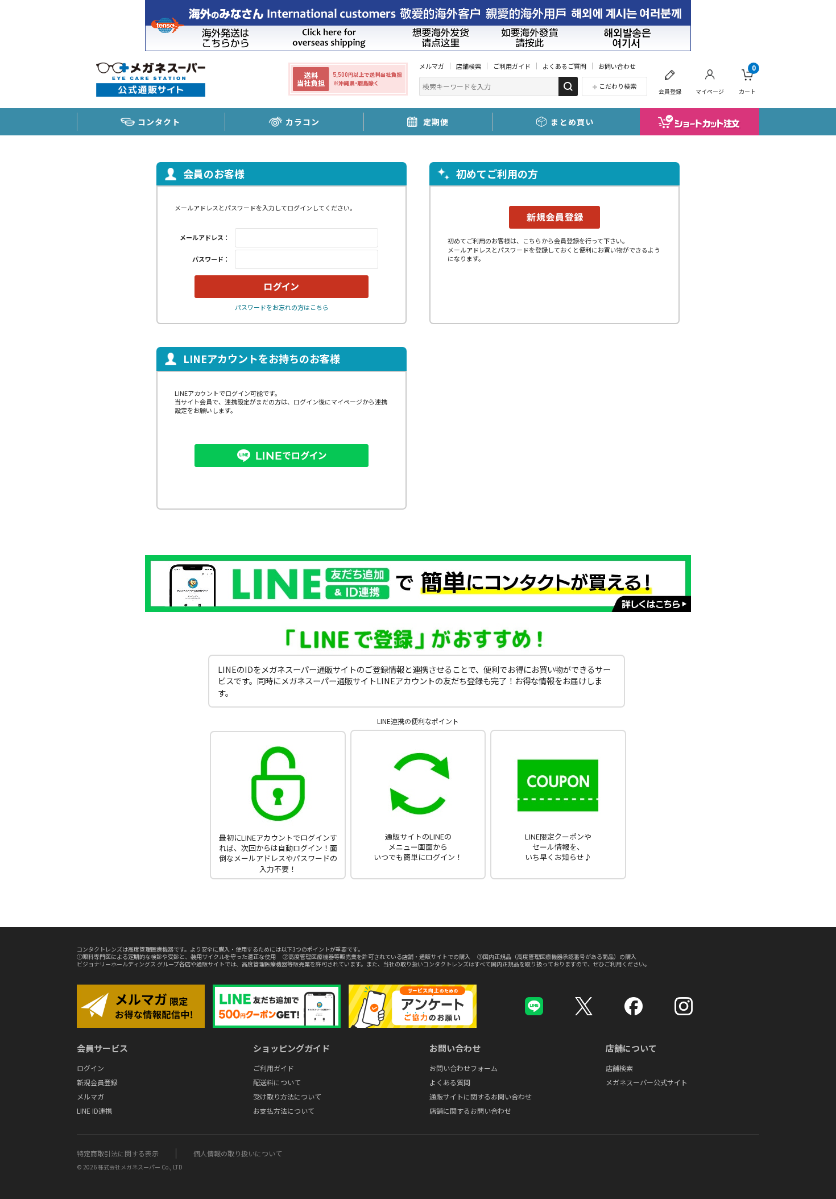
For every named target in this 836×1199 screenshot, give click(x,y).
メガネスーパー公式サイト (647, 1082)
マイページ (710, 91)
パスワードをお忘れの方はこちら (282, 307)
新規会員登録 (97, 1082)
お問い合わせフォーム (463, 1068)
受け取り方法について (287, 1096)
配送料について (277, 1082)
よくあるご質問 (564, 66)
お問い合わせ (617, 66)
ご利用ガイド (512, 66)
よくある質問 (449, 1082)
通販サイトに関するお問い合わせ (480, 1096)
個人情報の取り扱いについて (237, 1153)
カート (747, 80)
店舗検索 (468, 66)
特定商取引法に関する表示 (118, 1153)
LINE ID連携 (94, 1110)
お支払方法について (283, 1110)
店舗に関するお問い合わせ (470, 1110)
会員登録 (670, 91)
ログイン (90, 1068)
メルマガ (431, 66)
